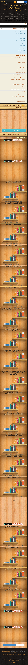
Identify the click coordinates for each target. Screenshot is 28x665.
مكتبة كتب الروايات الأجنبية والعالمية (19, 96)
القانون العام (22, 43)
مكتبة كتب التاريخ (22, 60)
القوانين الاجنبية (22, 48)
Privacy (14, 656)
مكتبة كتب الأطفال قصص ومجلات (19, 84)
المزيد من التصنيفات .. (21, 53)
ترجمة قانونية (22, 38)
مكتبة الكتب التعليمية (22, 65)
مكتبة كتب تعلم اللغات (21, 70)
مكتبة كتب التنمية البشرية (21, 72)
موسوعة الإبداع (12, 662)
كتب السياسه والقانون (20, 33)
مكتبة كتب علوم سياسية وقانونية (19, 28)
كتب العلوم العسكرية (21, 36)
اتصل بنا (22, 656)
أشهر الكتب (24, 24)
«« (23, 645)
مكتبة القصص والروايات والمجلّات (19, 75)
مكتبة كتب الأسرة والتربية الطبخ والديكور (18, 79)
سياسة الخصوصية (12, 654)
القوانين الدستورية (21, 50)
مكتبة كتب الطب (22, 87)
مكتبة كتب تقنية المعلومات (20, 55)
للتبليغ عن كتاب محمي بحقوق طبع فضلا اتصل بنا (10, 652)
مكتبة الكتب (23, 654)
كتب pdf (19, 656)
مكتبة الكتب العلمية (22, 67)
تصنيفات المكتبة (23, 26)
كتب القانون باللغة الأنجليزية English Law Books (16, 31)
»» (4, 645)
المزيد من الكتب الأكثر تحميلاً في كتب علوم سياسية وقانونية (13, 130)
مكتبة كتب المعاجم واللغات (20, 94)
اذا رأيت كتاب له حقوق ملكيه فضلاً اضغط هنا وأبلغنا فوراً (10, 659)
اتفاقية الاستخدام (5, 654)
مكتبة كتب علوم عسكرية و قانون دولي (18, 99)
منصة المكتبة (18, 654)
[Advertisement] (14, 118)
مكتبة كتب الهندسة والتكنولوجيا (20, 77)
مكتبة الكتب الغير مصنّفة (21, 101)
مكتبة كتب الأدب (22, 91)
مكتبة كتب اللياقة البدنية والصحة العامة (18, 89)
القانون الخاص (22, 45)
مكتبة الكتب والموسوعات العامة (20, 82)
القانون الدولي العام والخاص (19, 41)
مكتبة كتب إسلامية (22, 62)
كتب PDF (3, 2)
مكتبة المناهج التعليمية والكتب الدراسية (18, 58)
